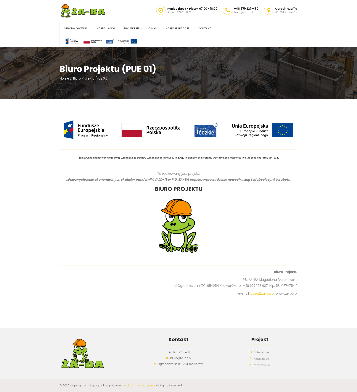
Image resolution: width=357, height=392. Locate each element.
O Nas (152, 28)
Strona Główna (76, 28)
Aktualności (261, 359)
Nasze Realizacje (177, 28)
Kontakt (204, 28)
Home (64, 78)
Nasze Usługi (106, 28)
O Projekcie (261, 352)
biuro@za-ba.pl (262, 293)
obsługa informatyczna (139, 385)
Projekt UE (131, 28)
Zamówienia (261, 365)
